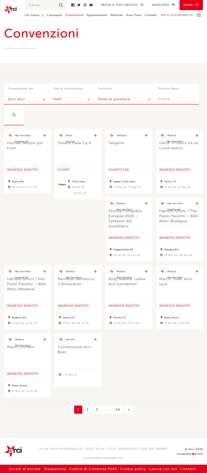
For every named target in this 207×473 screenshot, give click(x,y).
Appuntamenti (97, 15)
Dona (188, 5)
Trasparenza (55, 469)
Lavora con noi (163, 469)
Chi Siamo (32, 15)
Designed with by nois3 (190, 454)
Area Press (134, 15)
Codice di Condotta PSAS (93, 469)
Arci (10, 10)
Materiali (116, 15)
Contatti (151, 15)
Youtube (91, 5)
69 (118, 409)
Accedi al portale (25, 469)
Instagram (85, 5)
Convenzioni (74, 15)
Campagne (54, 15)
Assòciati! (160, 5)
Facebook (73, 5)
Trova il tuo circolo (119, 5)
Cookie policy (133, 469)
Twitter (79, 5)
